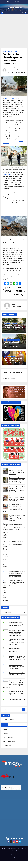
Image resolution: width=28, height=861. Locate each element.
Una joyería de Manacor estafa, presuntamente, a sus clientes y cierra (16, 624)
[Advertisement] (14, 29)
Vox (13, 356)
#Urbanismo (11, 72)
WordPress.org (7, 745)
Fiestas (5, 323)
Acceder (5, 733)
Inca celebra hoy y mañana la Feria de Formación (9, 289)
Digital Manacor (14, 7)
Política (9, 356)
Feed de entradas (8, 737)
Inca (15, 51)
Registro (5, 729)
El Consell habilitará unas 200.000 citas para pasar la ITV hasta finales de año (17, 543)
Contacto (21, 854)
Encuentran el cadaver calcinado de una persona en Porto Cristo (16, 666)
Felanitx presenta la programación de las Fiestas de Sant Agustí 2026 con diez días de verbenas (12, 508)
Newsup (22, 848)
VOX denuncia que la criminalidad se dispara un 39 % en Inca (14, 360)
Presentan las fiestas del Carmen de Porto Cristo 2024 (16, 693)
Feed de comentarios (9, 741)
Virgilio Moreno (7, 174)
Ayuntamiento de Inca (8, 51)
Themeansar (14, 850)
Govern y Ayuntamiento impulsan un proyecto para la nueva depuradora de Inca (18, 292)
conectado (18, 376)
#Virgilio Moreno (20, 72)
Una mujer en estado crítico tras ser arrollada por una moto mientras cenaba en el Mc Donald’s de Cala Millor (13, 684)
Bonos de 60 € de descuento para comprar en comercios (16, 649)
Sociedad (14, 323)
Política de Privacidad (14, 857)
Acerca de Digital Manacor (11, 854)
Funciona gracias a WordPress (9, 848)
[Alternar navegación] (13, 13)
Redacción (13, 68)
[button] (23, 12)
